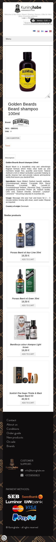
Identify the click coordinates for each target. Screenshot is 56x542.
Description (9, 158)
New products (15, 437)
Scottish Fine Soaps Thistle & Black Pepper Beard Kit (25, 394)
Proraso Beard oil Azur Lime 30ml (25, 252)
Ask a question (13, 138)
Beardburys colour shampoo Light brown (25, 345)
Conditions (13, 429)
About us (12, 424)
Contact (11, 420)
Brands (11, 446)
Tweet (7, 146)
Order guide (14, 433)
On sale (11, 442)
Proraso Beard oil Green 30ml (25, 298)
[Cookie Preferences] (4, 538)
